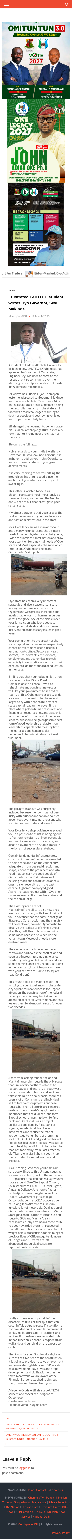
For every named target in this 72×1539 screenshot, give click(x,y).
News (11, 290)
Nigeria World (24, 1511)
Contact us (43, 1490)
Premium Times (50, 1507)
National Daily (41, 1516)
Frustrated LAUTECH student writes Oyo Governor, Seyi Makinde (32, 1426)
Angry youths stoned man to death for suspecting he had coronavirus (32, 1436)
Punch (50, 1497)
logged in (24, 1468)
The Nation (12, 1507)
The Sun (40, 1511)
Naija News (39, 1502)
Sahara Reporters (59, 1502)
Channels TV (36, 1497)
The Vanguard (30, 1507)
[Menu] (6, 4)
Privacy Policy (61, 1532)
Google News (22, 1502)
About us (57, 1490)
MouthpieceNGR (18, 316)
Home (30, 1490)
